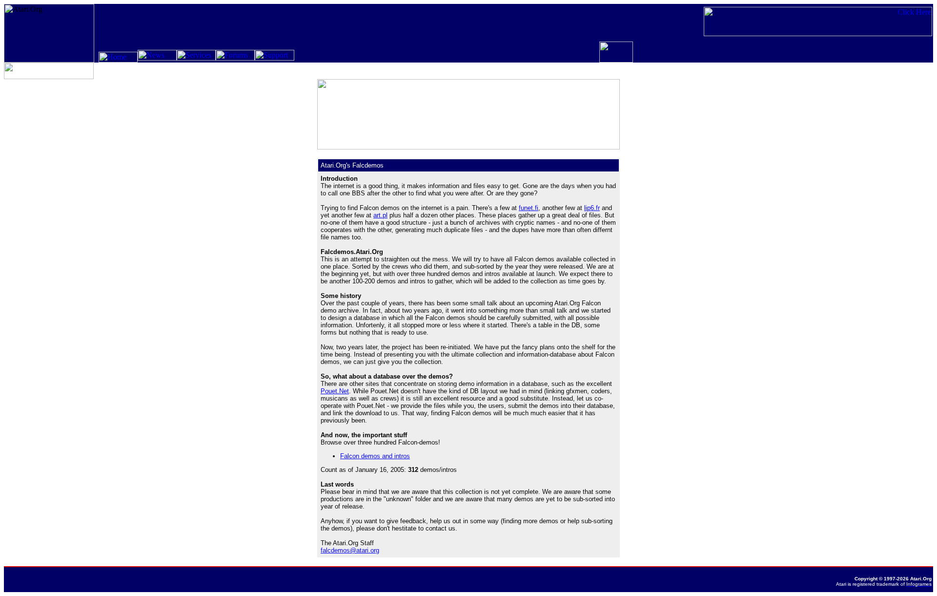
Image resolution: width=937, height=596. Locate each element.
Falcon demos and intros (375, 456)
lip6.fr (592, 208)
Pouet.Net (335, 391)
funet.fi (528, 208)
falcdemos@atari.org (350, 550)
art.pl (380, 215)
